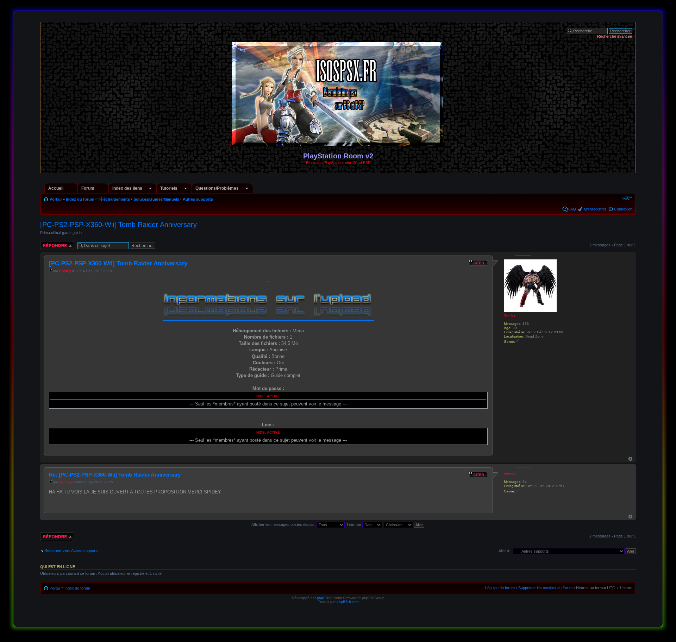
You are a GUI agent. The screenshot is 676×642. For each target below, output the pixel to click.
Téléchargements (114, 199)
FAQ (572, 209)
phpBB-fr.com (347, 602)
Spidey (65, 271)
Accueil (55, 188)
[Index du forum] (338, 143)
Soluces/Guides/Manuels (156, 199)
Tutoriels (168, 188)
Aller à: (504, 551)
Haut (630, 459)
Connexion (623, 209)
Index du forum (80, 199)
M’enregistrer (595, 209)
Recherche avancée (614, 36)
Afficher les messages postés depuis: (284, 524)
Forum (87, 188)
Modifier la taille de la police (627, 198)
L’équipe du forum (500, 588)
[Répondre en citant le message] (478, 262)
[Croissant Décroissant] (404, 524)
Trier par (354, 524)
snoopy (65, 482)
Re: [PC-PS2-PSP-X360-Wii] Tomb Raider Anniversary (115, 475)
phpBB (322, 598)
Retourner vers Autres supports (71, 550)
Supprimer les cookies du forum (545, 588)
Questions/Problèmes (217, 188)
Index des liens (127, 188)
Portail (56, 199)
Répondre (48, 243)
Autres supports (198, 199)
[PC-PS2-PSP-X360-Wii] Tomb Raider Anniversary (118, 224)
